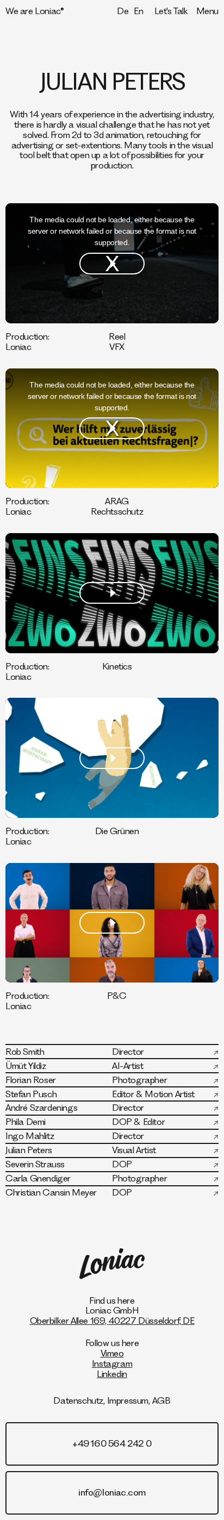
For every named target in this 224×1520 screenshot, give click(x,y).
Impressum (127, 1400)
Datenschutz (78, 1400)
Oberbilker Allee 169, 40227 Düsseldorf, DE (112, 1320)
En (138, 10)
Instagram (112, 1363)
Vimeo (112, 1353)
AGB (161, 1400)
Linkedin (112, 1373)
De (122, 10)
